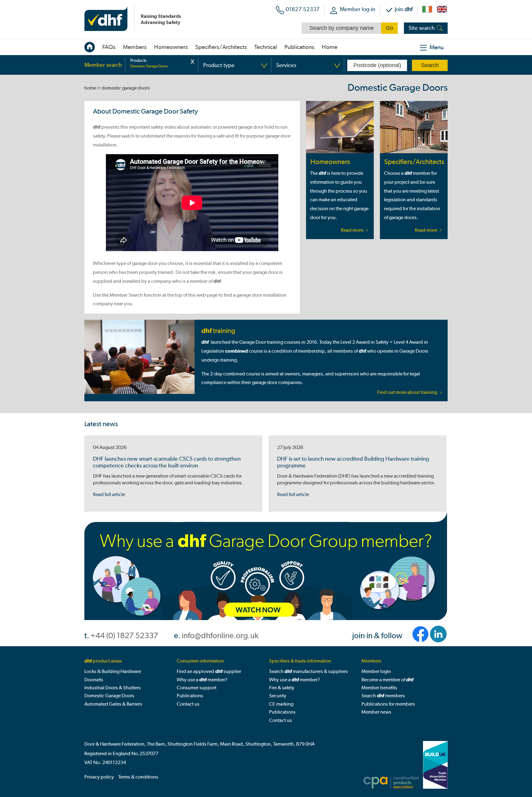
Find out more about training (407, 392)
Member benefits (379, 688)
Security (277, 696)
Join (404, 9)
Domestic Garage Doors (109, 696)
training (218, 330)
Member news (376, 712)
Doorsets (93, 680)
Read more (352, 230)
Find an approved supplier (209, 671)
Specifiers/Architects (413, 162)
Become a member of (387, 680)
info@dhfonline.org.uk (220, 635)
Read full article (109, 494)
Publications (299, 47)
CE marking (281, 704)
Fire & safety (281, 688)
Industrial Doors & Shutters (112, 688)
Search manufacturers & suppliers (308, 671)
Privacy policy (99, 777)
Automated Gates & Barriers (113, 704)
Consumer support (196, 688)
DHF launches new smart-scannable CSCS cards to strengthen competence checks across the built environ (167, 462)
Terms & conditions (138, 777)
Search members (383, 696)
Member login (376, 671)
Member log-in (357, 9)
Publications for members (388, 704)
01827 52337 (303, 9)
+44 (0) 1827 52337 (124, 635)
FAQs (108, 47)
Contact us (188, 704)
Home (329, 47)
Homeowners (330, 162)
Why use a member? (202, 680)
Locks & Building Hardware (112, 671)
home (90, 88)
